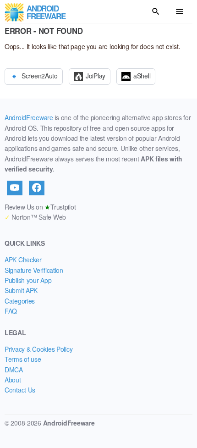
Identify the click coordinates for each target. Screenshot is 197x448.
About (13, 379)
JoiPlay (95, 75)
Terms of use (23, 359)
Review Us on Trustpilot (40, 206)
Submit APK (21, 290)
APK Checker (23, 259)
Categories (20, 300)
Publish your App (28, 280)
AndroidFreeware (29, 117)
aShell (141, 75)
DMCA (14, 369)
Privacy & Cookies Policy (38, 349)
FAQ (11, 310)
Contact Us (20, 389)
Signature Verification (34, 270)
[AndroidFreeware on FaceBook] (36, 188)
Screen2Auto (40, 75)
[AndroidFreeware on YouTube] (14, 188)
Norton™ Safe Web (35, 216)
